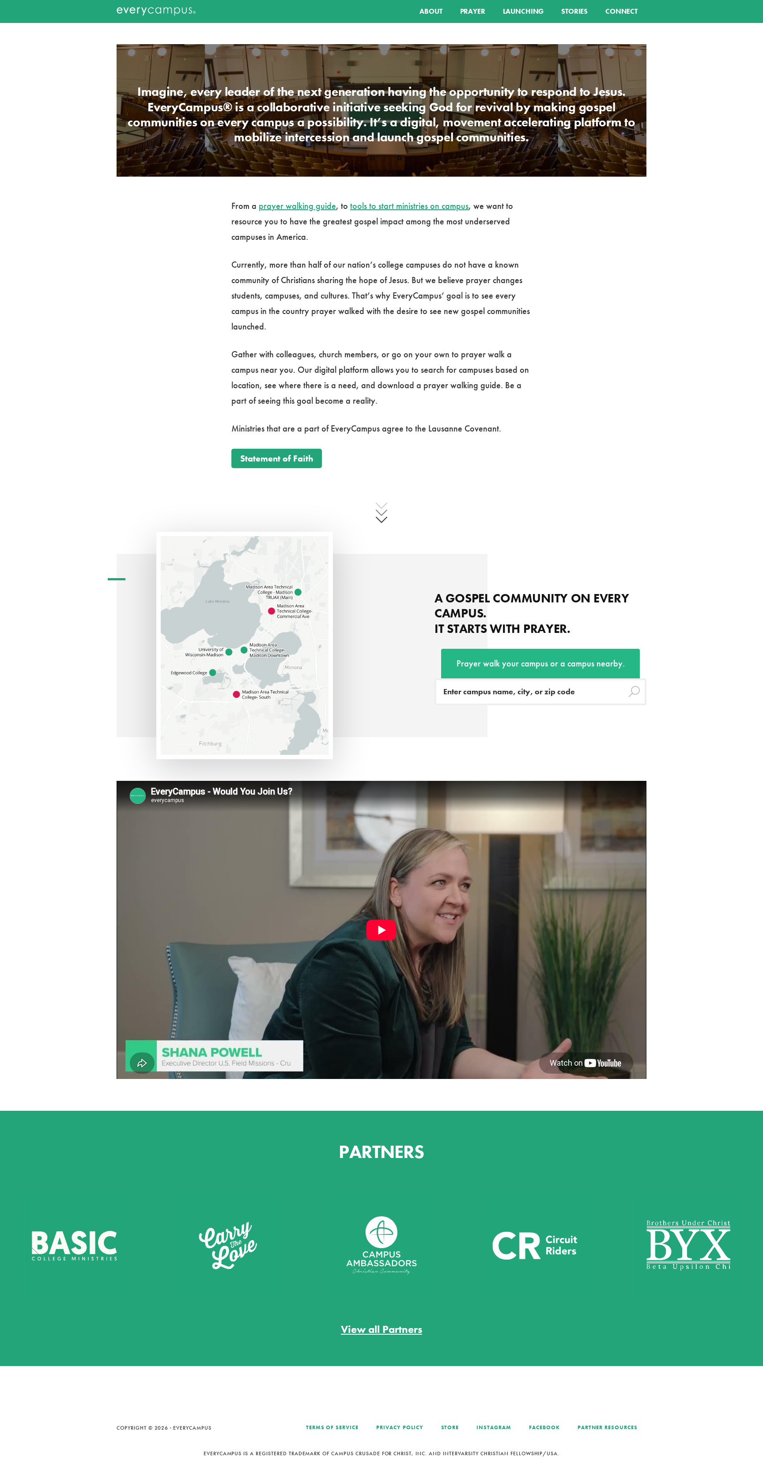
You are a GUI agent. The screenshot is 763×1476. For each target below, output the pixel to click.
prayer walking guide (297, 206)
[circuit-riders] (482, 1244)
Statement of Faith (276, 458)
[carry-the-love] (175, 1244)
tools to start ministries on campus (409, 206)
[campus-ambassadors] (329, 1244)
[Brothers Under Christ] (635, 1244)
